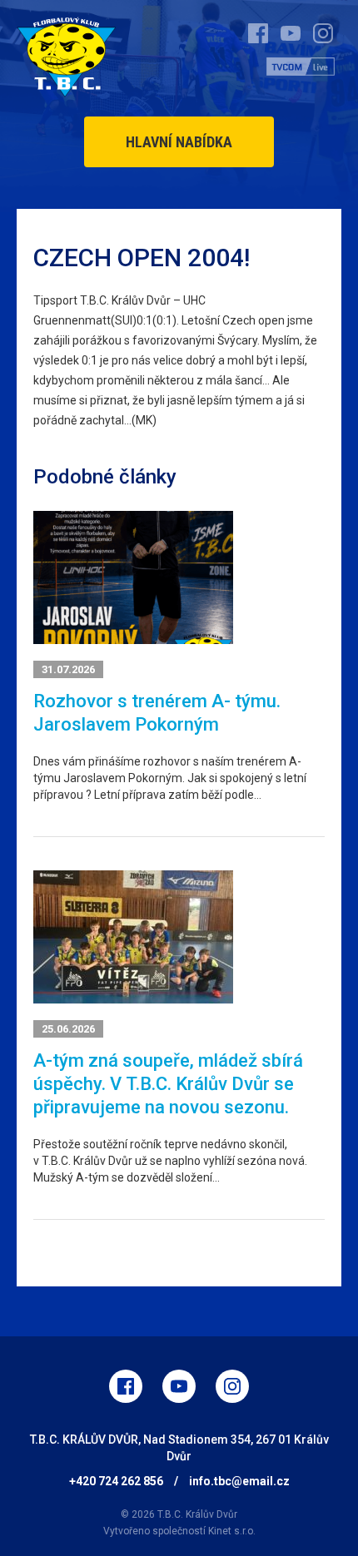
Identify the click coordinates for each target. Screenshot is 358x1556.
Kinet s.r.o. (232, 1531)
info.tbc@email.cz (239, 1481)
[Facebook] (125, 1386)
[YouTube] (179, 1386)
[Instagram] (232, 1386)
